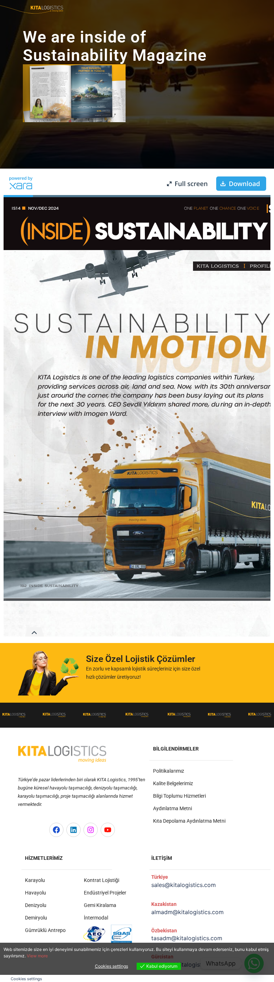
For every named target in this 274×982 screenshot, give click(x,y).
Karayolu (35, 880)
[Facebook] (56, 830)
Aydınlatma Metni (172, 808)
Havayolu (35, 893)
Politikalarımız (168, 771)
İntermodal (96, 918)
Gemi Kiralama (100, 905)
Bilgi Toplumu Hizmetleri (179, 796)
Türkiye (159, 877)
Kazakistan (164, 904)
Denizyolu (35, 905)
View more (37, 955)
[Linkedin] (73, 830)
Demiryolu (36, 918)
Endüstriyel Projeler (105, 893)
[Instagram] (90, 830)
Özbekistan (164, 930)
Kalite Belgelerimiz (173, 783)
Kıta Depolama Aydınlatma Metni (189, 821)
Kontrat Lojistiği (101, 880)
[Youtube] (108, 830)
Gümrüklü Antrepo (45, 930)
